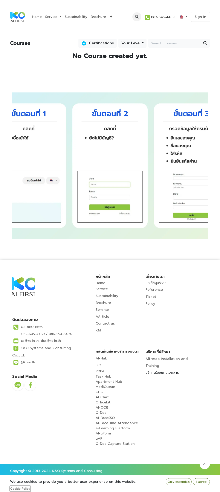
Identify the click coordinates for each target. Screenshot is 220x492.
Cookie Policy (20, 488)
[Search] (205, 43)
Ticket (150, 296)
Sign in (200, 16)
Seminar (102, 309)
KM (98, 330)
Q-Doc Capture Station (115, 443)
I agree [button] (201, 482)
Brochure (103, 302)
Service (102, 289)
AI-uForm (103, 433)
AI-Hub (101, 358)
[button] (136, 16)
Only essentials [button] (179, 482)
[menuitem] (36, 17)
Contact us (105, 323)
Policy (150, 303)
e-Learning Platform (113, 428)
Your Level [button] (131, 43)
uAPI (99, 438)
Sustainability (107, 295)
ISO (98, 365)
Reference (154, 289)
